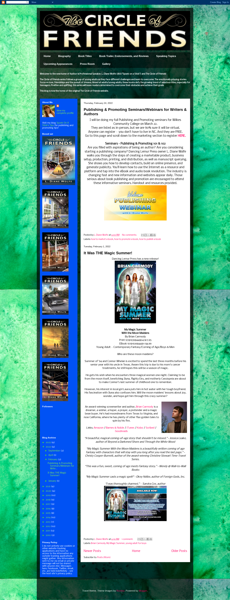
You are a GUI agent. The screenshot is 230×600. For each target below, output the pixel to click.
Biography (64, 56)
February (53, 459)
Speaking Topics (166, 56)
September (54, 451)
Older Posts (179, 551)
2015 (48, 513)
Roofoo (121, 591)
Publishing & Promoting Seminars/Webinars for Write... (61, 466)
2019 (48, 495)
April (51, 455)
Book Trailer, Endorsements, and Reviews (124, 56)
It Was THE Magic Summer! (108, 253)
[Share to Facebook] (151, 235)
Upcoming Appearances (58, 64)
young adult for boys (136, 543)
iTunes (130, 427)
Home (47, 56)
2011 (48, 531)
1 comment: (127, 539)
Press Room (87, 64)
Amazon (98, 427)
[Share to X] (148, 235)
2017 (48, 504)
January (52, 481)
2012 (48, 526)
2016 (48, 508)
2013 (48, 522)
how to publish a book (150, 239)
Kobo (140, 427)
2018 (48, 500)
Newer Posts (92, 551)
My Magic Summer (115, 543)
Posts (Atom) (104, 557)
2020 (49, 491)
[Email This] (142, 235)
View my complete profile (65, 111)
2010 (48, 535)
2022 (49, 447)
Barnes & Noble (115, 427)
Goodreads (121, 431)
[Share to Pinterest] (154, 235)
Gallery (106, 64)
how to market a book (102, 239)
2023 (48, 442)
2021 (48, 486)
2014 (48, 517)
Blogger (143, 591)
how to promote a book (126, 239)
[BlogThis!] (145, 235)
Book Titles (85, 56)
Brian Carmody (144, 406)
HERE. (182, 135)
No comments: (129, 235)
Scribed (150, 427)
